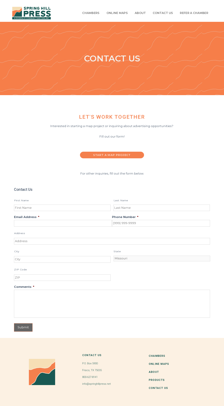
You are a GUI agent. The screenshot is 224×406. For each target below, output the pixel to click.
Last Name (121, 200)
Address (19, 233)
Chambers (90, 13)
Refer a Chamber (194, 13)
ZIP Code (20, 269)
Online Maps (117, 13)
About (140, 13)
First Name (21, 200)
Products (157, 380)
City (16, 251)
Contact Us (163, 13)
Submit (23, 327)
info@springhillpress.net (96, 383)
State (117, 251)
